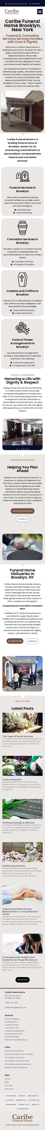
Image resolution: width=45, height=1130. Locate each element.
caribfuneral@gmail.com (16, 1007)
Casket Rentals (11, 1025)
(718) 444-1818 (11, 1002)
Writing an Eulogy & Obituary (18, 822)
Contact (8, 1085)
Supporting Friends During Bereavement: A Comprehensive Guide (20, 911)
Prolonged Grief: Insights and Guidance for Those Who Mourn (19, 958)
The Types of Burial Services (17, 736)
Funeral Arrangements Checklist (19, 1054)
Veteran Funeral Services (16, 1039)
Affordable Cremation (15, 1057)
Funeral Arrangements (15, 1031)
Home (7, 1079)
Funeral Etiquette (12, 779)
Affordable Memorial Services (18, 1064)
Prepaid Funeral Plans (14, 1051)
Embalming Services (13, 865)
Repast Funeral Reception (16, 1067)
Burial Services (11, 1022)
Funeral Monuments (13, 1033)
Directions (9, 1089)
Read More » (6, 750)
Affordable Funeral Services (17, 1061)
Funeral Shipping (12, 1019)
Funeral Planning (12, 1036)
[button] (40, 11)
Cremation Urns (12, 1028)
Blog (7, 1082)
